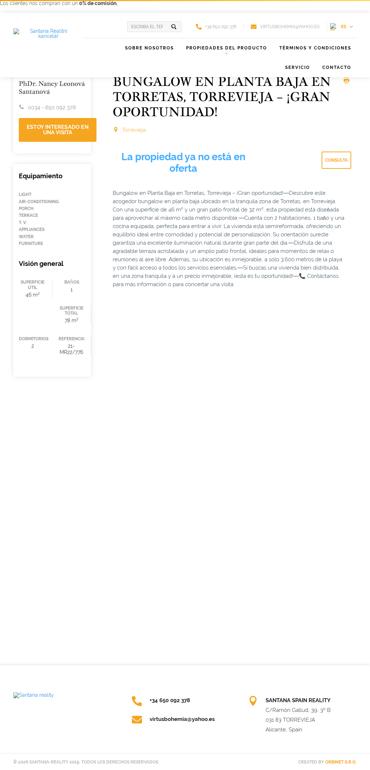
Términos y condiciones (315, 48)
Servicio (297, 67)
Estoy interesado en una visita (58, 130)
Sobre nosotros (149, 48)
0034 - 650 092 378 (52, 107)
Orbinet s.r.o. (341, 762)
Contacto (336, 67)
